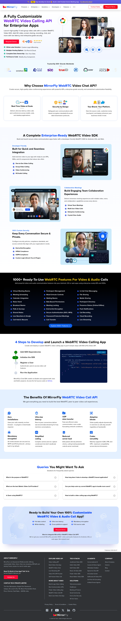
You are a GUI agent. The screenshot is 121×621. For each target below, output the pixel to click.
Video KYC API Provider (55, 574)
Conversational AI (92, 562)
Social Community (75, 593)
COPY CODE (101, 352)
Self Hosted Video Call (55, 577)
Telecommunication (75, 584)
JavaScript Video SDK (76, 562)
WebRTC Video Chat (55, 568)
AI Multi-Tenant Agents (93, 582)
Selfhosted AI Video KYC (94, 577)
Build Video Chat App (55, 565)
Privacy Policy (49, 604)
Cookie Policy (72, 604)
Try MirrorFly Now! (86, 2)
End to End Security (75, 596)
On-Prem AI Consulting (94, 579)
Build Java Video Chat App (56, 596)
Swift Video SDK (74, 568)
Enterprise (34, 7)
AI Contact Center (92, 574)
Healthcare (73, 587)
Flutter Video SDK (75, 574)
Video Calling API (54, 562)
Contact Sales (95, 7)
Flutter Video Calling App (56, 590)
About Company (109, 562)
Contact (107, 571)
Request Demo (110, 7)
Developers (56, 7)
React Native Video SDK (77, 577)
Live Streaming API (54, 571)
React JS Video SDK (76, 571)
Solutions (45, 7)
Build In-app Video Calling (56, 584)
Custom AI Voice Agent (94, 565)
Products (24, 7)
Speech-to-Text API (92, 571)
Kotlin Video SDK (75, 565)
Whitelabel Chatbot (92, 568)
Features (66, 7)
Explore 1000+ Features (60, 326)
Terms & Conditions (60, 604)
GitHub (50, 381)
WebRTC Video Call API (55, 593)
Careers (107, 565)
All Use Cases (74, 599)
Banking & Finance (75, 590)
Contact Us (10, 577)
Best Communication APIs (56, 587)
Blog (106, 568)
